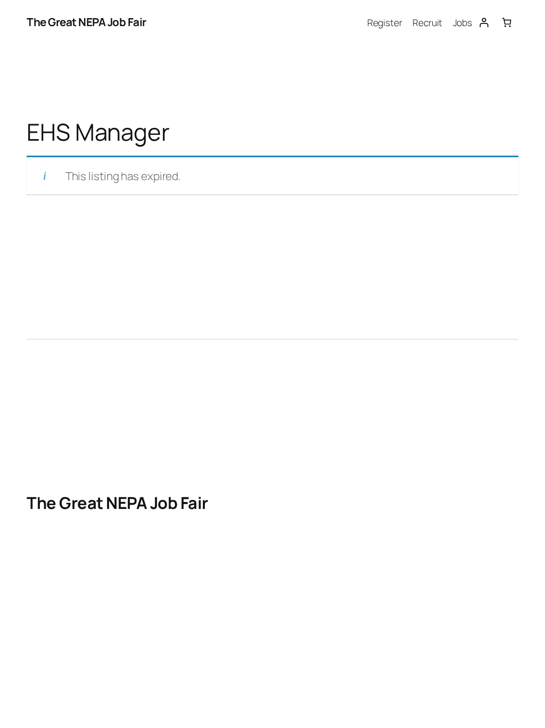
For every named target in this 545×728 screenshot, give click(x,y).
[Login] (483, 22)
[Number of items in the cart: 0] (507, 22)
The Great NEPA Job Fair (86, 21)
